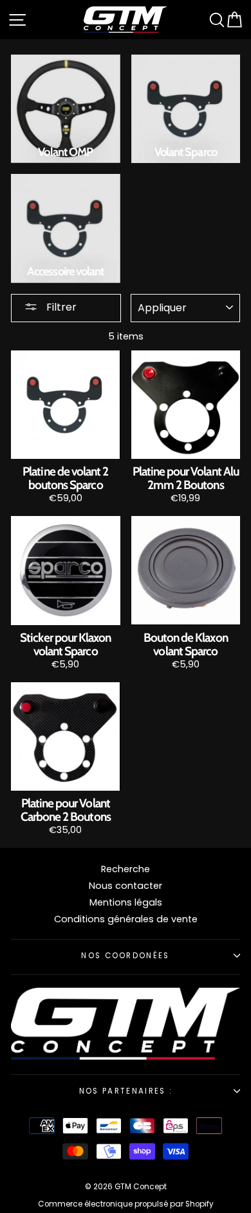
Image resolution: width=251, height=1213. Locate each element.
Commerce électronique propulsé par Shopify (126, 1204)
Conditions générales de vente (126, 919)
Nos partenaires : (125, 1091)
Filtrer (60, 307)
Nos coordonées (125, 956)
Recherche (125, 869)
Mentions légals (125, 902)
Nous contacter (125, 885)
